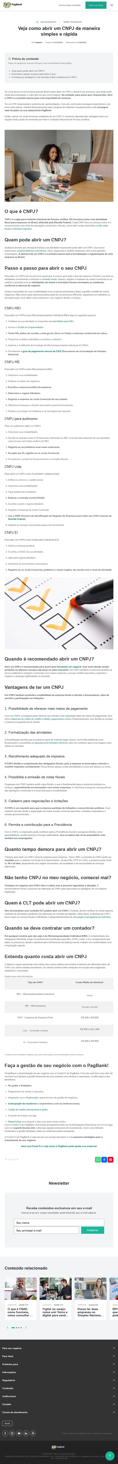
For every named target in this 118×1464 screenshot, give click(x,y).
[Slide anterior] (7, 1327)
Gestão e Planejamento (72, 22)
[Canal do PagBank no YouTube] (19, 1433)
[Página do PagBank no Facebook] (5, 1433)
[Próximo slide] (26, 1327)
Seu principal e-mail (28, 1230)
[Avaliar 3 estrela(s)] (11, 1160)
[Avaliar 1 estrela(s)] (6, 1160)
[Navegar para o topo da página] (110, 1456)
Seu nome (22, 1222)
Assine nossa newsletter (70, 5)
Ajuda (7, 1423)
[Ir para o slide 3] (19, 1327)
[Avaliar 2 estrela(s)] (8, 1160)
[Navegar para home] (37, 22)
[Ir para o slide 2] (16, 1327)
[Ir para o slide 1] (13, 1327)
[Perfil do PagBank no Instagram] (12, 1433)
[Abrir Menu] (112, 5)
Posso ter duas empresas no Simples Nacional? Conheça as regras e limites (90, 1315)
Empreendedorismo (48, 22)
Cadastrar (92, 1230)
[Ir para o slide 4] (21, 1327)
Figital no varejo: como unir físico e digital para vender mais (55, 1313)
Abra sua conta (96, 5)
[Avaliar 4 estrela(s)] (14, 1160)
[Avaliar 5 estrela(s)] (17, 1160)
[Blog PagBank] (33, 1433)
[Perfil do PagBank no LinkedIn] (26, 1433)
